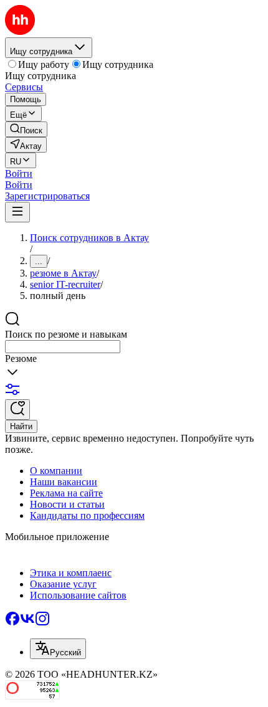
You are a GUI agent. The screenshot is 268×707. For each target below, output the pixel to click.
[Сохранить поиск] (17, 409)
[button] (18, 173)
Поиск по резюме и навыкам (66, 334)
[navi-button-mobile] (17, 212)
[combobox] (62, 346)
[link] (26, 129)
